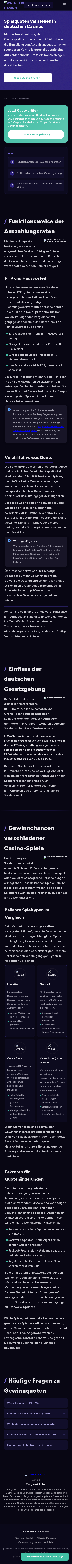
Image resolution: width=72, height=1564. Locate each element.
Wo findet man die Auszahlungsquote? (31, 1424)
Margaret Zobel (36, 1484)
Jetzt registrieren (37, 5)
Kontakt (30, 1538)
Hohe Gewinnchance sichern (43, 1556)
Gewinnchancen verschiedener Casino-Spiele (39, 185)
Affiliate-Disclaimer (47, 1538)
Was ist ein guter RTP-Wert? (25, 1403)
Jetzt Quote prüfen (26, 77)
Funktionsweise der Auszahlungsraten (38, 161)
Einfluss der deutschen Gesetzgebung (39, 173)
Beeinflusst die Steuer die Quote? (28, 1413)
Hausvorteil (29, 1531)
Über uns (19, 1538)
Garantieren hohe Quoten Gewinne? (30, 1445)
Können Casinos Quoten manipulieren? (31, 1434)
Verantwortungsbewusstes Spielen (36, 1542)
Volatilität (43, 1531)
